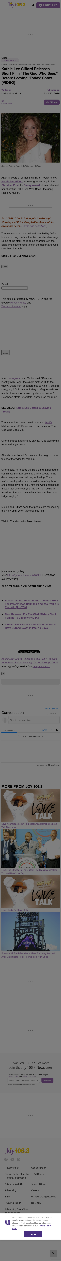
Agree (33, 1234)
